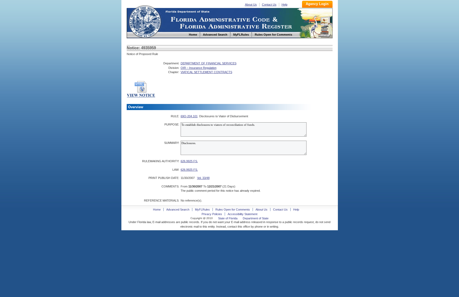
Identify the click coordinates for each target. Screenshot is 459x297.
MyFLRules (202, 209)
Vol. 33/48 (203, 177)
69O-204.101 (189, 116)
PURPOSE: (171, 124)
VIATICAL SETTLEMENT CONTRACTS (206, 72)
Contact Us (269, 4)
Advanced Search (177, 209)
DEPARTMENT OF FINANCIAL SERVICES (208, 63)
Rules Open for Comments (232, 209)
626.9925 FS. (189, 161)
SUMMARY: (171, 142)
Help (284, 4)
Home (144, 21)
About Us (251, 4)
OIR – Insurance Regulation (198, 67)
